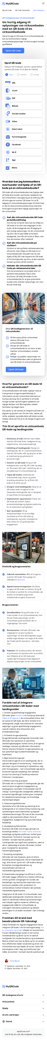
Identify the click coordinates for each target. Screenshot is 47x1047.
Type (9, 74)
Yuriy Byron (15, 961)
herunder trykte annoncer (29, 831)
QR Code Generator (22, 10)
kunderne (20, 715)
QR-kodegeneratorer (12, 995)
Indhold (22, 74)
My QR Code (7, 10)
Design (35, 74)
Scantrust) (20, 579)
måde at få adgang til (11, 718)
